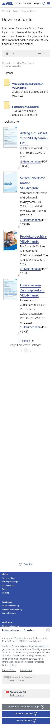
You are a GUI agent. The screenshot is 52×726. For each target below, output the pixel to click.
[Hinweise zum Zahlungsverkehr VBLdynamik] (10, 289)
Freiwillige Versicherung (12, 609)
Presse (5, 589)
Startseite (6, 11)
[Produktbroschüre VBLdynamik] (10, 240)
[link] (21, 350)
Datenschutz (26, 670)
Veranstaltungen (9, 613)
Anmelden (27, 3)
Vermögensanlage (10, 582)
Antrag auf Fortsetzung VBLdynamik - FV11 (34, 138)
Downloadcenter (29, 11)
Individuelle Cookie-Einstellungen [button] (24, 706)
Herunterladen (31, 161)
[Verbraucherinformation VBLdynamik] (10, 181)
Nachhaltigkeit (8, 585)
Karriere (5, 593)
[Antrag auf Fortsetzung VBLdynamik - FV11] (10, 137)
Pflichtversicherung (10, 606)
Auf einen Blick (8, 578)
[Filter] (7, 53)
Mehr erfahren (17, 680)
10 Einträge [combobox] (23, 340)
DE (35, 3)
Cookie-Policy (9, 670)
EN (39, 3)
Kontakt (17, 3)
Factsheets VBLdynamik (25, 106)
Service (16, 11)
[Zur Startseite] (7, 3)
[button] (13, 53)
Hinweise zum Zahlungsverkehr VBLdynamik (32, 290)
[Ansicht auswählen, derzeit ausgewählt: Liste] (42, 53)
